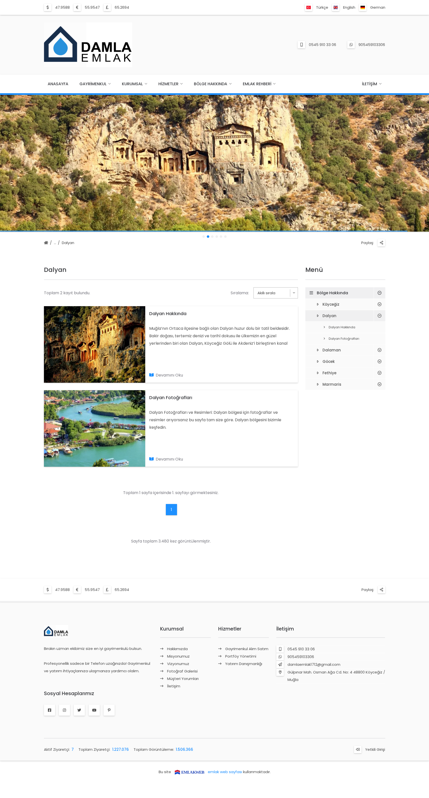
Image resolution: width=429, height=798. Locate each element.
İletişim (369, 84)
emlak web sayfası (225, 771)
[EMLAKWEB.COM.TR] (189, 771)
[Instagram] (64, 710)
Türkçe (322, 7)
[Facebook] (49, 710)
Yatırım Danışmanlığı (243, 663)
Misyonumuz (178, 656)
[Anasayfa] (46, 243)
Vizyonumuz (178, 663)
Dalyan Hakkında (167, 313)
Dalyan (68, 242)
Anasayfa (58, 84)
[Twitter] (79, 710)
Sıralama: (240, 293)
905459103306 (371, 44)
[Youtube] (94, 710)
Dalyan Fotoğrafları (170, 397)
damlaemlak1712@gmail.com (313, 664)
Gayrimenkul (93, 84)
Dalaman (331, 350)
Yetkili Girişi (375, 749)
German (377, 7)
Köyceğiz (330, 304)
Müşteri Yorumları (183, 678)
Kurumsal (132, 84)
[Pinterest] (109, 710)
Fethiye (329, 373)
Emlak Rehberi (257, 84)
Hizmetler (168, 84)
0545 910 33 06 (322, 44)
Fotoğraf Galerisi (182, 671)
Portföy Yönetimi (240, 656)
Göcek (328, 361)
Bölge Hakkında (210, 84)
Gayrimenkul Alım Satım (246, 648)
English (349, 7)
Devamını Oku (169, 375)
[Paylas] (381, 243)
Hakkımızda (177, 648)
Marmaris (331, 384)
